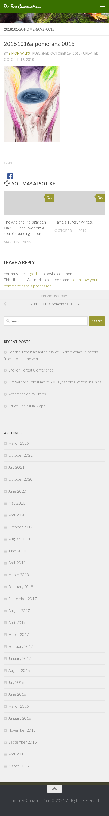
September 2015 (22, 742)
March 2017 (18, 634)
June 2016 (17, 694)
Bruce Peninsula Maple (27, 406)
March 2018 (18, 574)
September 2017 (22, 598)
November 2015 (22, 730)
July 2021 (16, 467)
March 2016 (18, 706)
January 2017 (19, 658)
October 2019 (20, 527)
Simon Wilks (19, 53)
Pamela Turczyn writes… (74, 222)
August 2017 (19, 610)
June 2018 (17, 550)
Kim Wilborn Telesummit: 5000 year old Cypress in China (55, 382)
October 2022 (20, 455)
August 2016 (19, 670)
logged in (33, 273)
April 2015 (17, 754)
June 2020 (17, 491)
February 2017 (20, 646)
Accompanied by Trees (27, 394)
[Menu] (102, 6)
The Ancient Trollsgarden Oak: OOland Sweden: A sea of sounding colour (25, 228)
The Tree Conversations (22, 6)
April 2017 (17, 622)
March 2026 (18, 443)
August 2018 (19, 539)
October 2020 (20, 479)
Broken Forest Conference (31, 370)
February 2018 (20, 586)
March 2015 (18, 766)
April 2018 (17, 562)
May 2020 (16, 503)
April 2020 (17, 515)
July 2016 (16, 682)
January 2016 (19, 718)
